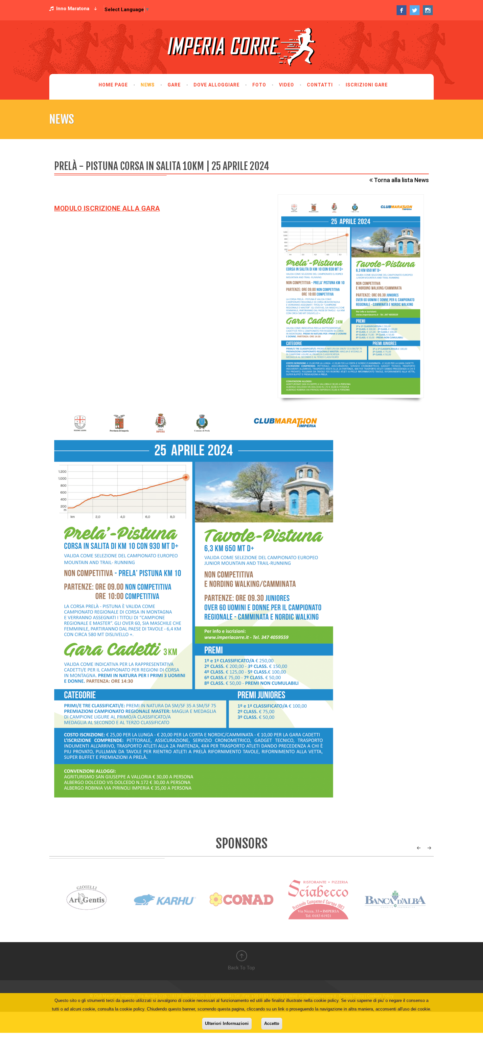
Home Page (113, 84)
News (148, 84)
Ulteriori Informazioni (227, 1023)
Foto (259, 84)
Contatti (320, 84)
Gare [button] (174, 84)
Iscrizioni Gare (367, 84)
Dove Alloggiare (217, 84)
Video (286, 84)
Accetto (271, 1023)
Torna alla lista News (401, 180)
